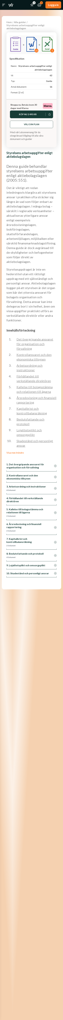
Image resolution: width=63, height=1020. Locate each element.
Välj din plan (31, 124)
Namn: (14, 66)
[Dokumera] (10, 5)
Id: (12, 75)
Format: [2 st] (17, 92)
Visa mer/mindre (15, 452)
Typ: (13, 81)
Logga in (53, 5)
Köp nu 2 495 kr (28, 114)
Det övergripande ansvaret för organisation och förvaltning (35, 343)
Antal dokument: (19, 86)
